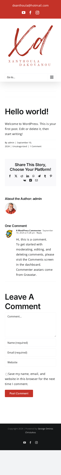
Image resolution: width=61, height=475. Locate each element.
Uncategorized (19, 146)
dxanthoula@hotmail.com (30, 5)
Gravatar (30, 275)
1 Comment (35, 146)
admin (11, 142)
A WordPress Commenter (28, 230)
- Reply (38, 232)
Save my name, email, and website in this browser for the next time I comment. (30, 379)
